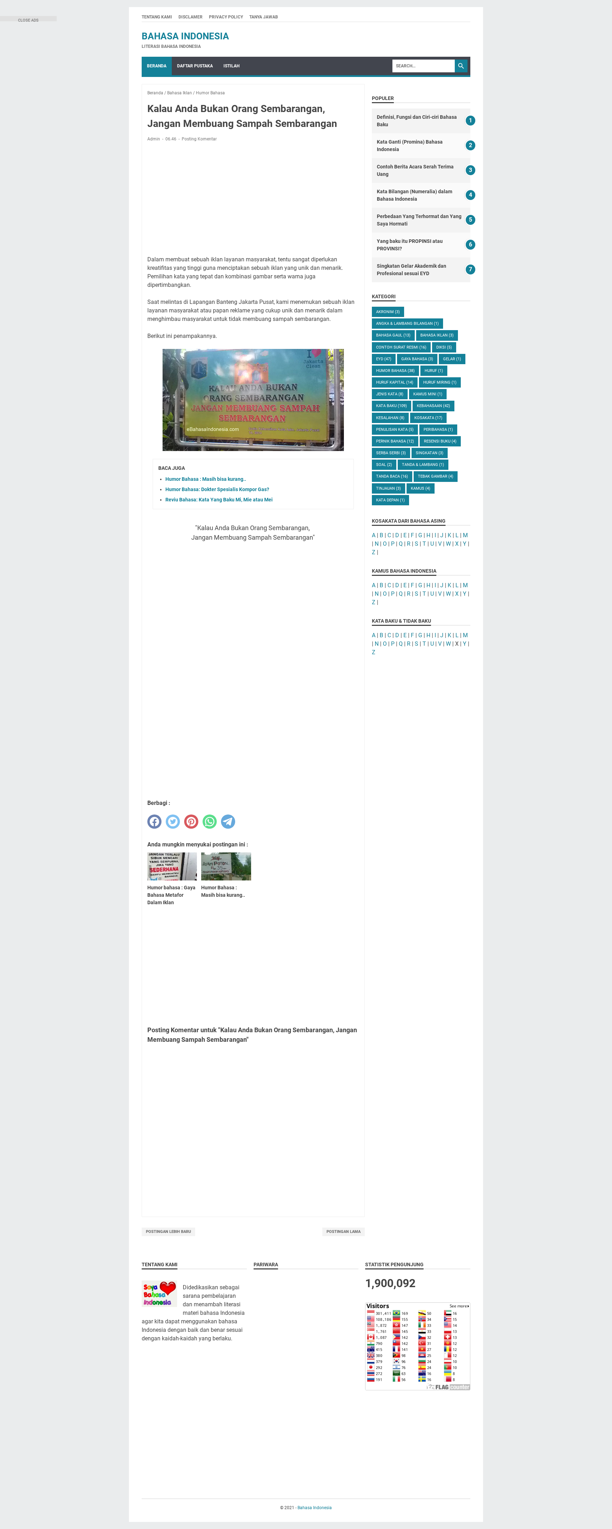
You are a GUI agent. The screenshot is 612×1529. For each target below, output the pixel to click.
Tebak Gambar (435, 476)
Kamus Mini (427, 394)
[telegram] (228, 821)
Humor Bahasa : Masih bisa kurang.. (205, 479)
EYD (383, 359)
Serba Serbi (391, 453)
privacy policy (226, 17)
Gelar (452, 359)
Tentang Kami (157, 17)
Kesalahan (390, 418)
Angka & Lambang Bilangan (407, 323)
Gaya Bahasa (417, 359)
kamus (420, 488)
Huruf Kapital (394, 382)
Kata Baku (391, 406)
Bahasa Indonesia (185, 36)
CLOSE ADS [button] (28, 19)
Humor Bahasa (395, 370)
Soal (384, 464)
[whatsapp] (210, 821)
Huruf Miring (440, 382)
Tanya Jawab (263, 17)
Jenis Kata (389, 394)
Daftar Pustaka (195, 65)
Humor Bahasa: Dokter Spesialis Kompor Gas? (217, 489)
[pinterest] (191, 821)
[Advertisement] (253, 200)
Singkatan (429, 453)
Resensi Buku (440, 441)
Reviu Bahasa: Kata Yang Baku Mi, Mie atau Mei (219, 499)
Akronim (388, 312)
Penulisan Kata (395, 429)
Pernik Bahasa (395, 441)
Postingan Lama (344, 1231)
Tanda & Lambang (423, 464)
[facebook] (154, 821)
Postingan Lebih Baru (168, 1231)
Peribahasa (438, 429)
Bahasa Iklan (437, 335)
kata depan (390, 500)
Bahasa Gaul (393, 335)
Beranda (156, 65)
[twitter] (173, 821)
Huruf (434, 370)
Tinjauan (388, 488)
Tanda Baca (392, 476)
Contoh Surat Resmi (401, 347)
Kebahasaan (433, 406)
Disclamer (190, 17)
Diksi (444, 347)
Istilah (231, 65)
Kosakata (428, 418)
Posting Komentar (199, 139)
